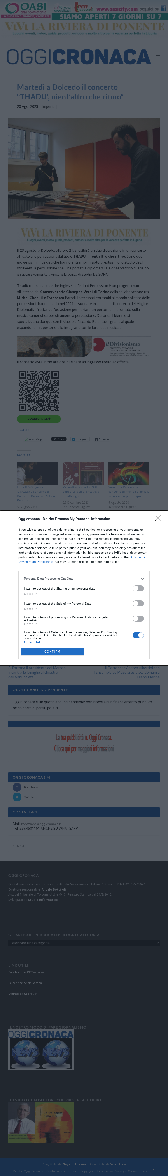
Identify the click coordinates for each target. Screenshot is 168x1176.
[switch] (138, 588)
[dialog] (84, 588)
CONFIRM (52, 651)
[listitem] (84, 578)
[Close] (159, 519)
